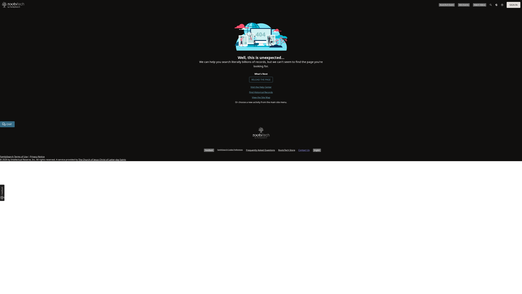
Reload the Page (261, 79)
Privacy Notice (37, 156)
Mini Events (464, 5)
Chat (9, 124)
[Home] (261, 133)
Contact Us (304, 150)
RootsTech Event (447, 5)
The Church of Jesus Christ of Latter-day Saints (102, 159)
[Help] (502, 5)
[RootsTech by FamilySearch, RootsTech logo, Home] (13, 5)
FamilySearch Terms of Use (14, 156)
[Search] (490, 5)
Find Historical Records (261, 92)
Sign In (513, 4)
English (317, 150)
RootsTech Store (286, 150)
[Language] (496, 5)
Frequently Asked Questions (260, 150)
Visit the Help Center (261, 87)
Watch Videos (479, 5)
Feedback (209, 150)
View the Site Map (261, 97)
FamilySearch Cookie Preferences (230, 150)
